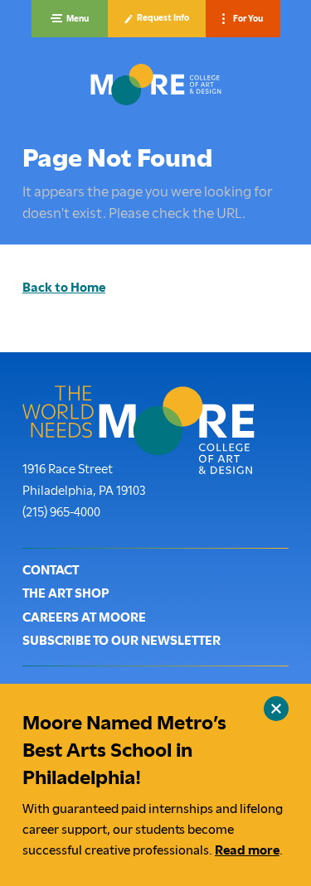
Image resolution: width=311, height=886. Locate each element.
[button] (70, 18)
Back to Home (63, 287)
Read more (247, 850)
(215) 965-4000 (61, 512)
